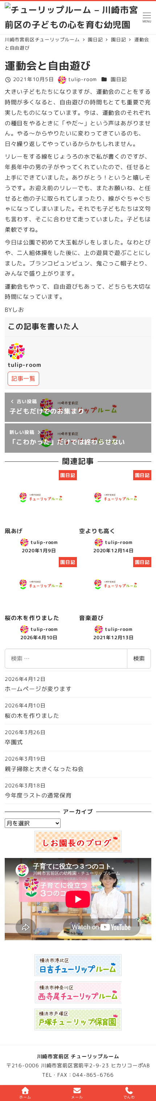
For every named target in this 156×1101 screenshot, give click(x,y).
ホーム (25, 1097)
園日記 (119, 79)
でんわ (129, 1097)
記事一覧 (23, 378)
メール (77, 1097)
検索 (139, 658)
